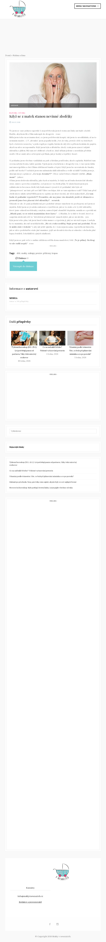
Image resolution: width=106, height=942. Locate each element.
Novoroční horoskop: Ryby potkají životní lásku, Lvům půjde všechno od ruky (41, 488)
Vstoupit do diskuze (23, 266)
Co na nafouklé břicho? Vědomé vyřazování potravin (31, 471)
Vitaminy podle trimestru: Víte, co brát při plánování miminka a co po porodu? (80, 350)
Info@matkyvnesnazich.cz (30, 896)
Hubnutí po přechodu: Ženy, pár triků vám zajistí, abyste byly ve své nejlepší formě (42, 482)
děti (18, 253)
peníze (39, 253)
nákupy (31, 253)
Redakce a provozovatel (30, 902)
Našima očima (19, 55)
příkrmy (47, 253)
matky (24, 253)
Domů (8, 55)
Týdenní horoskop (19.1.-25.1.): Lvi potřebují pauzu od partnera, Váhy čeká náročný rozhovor (43, 463)
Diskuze (23, 258)
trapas (55, 253)
